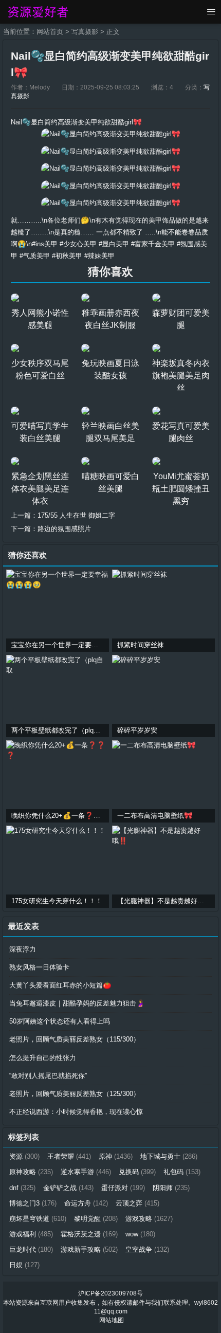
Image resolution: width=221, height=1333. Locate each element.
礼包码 (181, 1172)
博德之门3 (33, 1203)
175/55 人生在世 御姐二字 (76, 515)
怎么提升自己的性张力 (42, 1058)
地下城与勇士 (168, 1156)
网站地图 (111, 1320)
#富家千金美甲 (153, 244)
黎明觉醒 (96, 1218)
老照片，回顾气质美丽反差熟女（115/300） (74, 1039)
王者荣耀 (69, 1156)
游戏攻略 (149, 1218)
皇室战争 (147, 1249)
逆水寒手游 (86, 1172)
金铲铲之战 (68, 1188)
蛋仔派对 (123, 1188)
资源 (24, 1156)
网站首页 (49, 31)
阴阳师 (171, 1188)
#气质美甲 (35, 256)
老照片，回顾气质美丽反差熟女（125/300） (74, 1094)
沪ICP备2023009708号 (110, 1293)
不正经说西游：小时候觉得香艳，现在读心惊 (76, 1112)
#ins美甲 (45, 244)
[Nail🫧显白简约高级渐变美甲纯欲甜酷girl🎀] (110, 134)
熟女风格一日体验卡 (39, 967)
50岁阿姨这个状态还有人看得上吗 (59, 1021)
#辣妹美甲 (99, 256)
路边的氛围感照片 (64, 529)
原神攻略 (31, 1172)
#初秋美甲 (67, 256)
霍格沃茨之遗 (89, 1234)
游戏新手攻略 (89, 1249)
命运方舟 (86, 1203)
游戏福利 (31, 1234)
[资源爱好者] (37, 12)
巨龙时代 (31, 1249)
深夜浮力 (22, 949)
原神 (116, 1156)
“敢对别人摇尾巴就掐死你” (48, 1076)
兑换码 (137, 1172)
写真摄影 (84, 31)
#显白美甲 (114, 244)
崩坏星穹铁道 (37, 1218)
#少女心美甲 (78, 244)
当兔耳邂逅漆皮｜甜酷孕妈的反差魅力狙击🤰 (77, 1003)
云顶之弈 (137, 1203)
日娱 (24, 1265)
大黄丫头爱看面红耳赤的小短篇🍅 (60, 985)
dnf (22, 1188)
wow (140, 1234)
